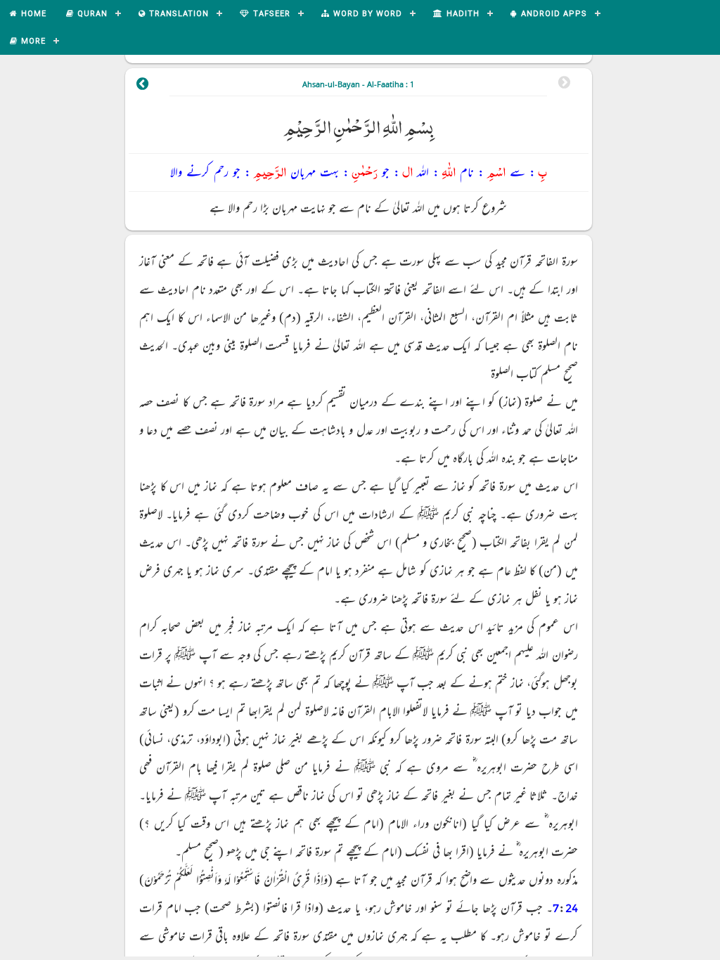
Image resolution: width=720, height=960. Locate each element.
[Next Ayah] (142, 86)
